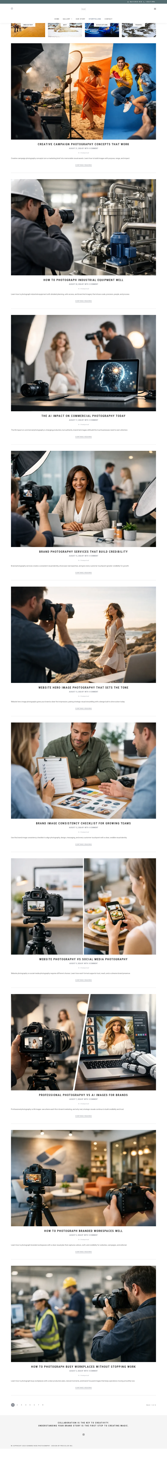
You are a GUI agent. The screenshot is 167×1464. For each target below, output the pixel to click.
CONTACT (108, 19)
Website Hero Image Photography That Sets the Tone (84, 687)
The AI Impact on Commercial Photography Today (83, 416)
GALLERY (66, 19)
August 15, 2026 (75, 556)
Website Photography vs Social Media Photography (83, 959)
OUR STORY (80, 19)
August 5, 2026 (75, 1235)
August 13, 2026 (75, 692)
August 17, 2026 (75, 420)
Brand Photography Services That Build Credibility (83, 551)
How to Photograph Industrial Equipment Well (84, 280)
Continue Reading (83, 165)
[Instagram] (12, 8)
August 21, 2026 (75, 148)
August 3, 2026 (75, 1371)
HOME (57, 19)
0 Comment (93, 148)
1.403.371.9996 (150, 1)
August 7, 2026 (75, 1099)
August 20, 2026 (75, 284)
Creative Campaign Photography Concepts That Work (83, 144)
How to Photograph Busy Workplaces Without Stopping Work (83, 1366)
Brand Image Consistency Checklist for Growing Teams (83, 823)
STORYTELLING (95, 19)
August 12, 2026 (75, 828)
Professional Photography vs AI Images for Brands (83, 1095)
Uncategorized (84, 153)
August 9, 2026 (75, 963)
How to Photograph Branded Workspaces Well (83, 1231)
